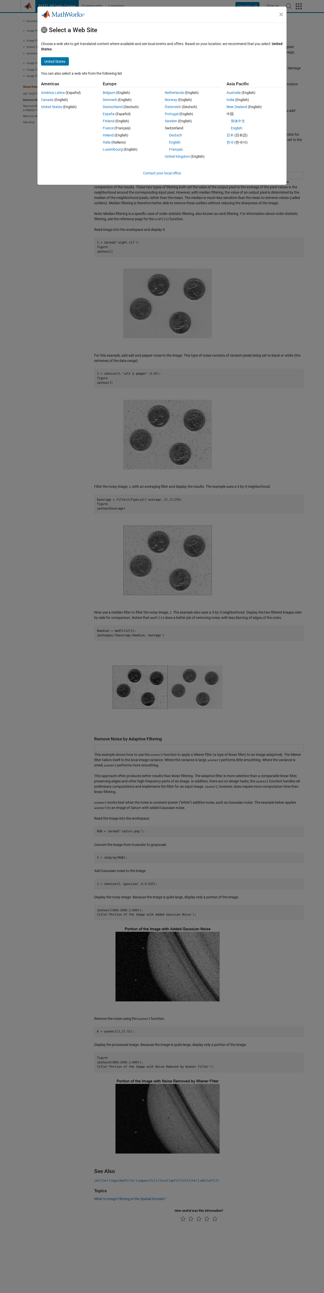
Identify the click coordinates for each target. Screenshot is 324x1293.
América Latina (53, 93)
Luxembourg (113, 149)
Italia (107, 142)
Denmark (110, 100)
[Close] (281, 14)
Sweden (171, 121)
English (174, 142)
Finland (108, 121)
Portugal (171, 114)
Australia (234, 93)
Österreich (173, 107)
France (108, 128)
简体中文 (238, 121)
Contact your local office (162, 173)
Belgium (109, 93)
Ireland (108, 135)
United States (51, 107)
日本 (230, 135)
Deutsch (175, 135)
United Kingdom (177, 156)
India (230, 100)
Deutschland (113, 107)
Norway (171, 100)
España (109, 114)
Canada (47, 100)
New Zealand (237, 107)
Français (176, 149)
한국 (230, 142)
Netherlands (174, 93)
